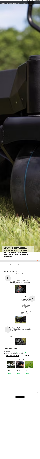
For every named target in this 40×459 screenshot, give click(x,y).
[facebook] (34, 261)
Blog (3, 3)
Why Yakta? (32, 0)
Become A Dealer (23, 0)
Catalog (29, 0)
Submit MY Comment (20, 396)
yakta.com (2, 3)
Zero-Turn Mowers (6, 3)
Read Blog (9, 373)
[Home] (2, 2)
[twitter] (36, 261)
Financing (27, 0)
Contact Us (38, 0)
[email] (38, 261)
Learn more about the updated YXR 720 (12, 355)
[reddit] (37, 261)
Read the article (27, 355)
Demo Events (35, 0)
